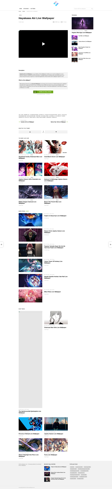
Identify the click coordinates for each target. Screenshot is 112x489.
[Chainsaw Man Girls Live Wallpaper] (56, 317)
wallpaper (33, 117)
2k (19, 114)
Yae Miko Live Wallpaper (83, 35)
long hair (81, 472)
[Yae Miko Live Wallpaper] (75, 37)
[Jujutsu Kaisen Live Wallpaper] (56, 424)
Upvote (30, 131)
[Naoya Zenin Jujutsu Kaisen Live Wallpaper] (30, 235)
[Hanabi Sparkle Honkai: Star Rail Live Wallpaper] (30, 280)
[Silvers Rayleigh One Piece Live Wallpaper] (30, 445)
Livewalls (52, 116)
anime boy (27, 114)
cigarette (42, 114)
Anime (32, 154)
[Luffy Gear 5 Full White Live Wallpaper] (75, 54)
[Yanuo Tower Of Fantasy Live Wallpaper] (30, 265)
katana (38, 116)
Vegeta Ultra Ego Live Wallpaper (82, 32)
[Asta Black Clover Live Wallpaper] (56, 146)
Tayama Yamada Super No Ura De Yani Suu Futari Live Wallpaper (54, 246)
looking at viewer (60, 116)
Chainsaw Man (34, 114)
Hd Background (31, 116)
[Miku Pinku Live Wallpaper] (30, 295)
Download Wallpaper (45, 92)
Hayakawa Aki (22, 116)
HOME (20, 8)
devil (60, 114)
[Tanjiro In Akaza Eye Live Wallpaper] (30, 219)
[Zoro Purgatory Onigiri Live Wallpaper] (75, 49)
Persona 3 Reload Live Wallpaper (29, 433)
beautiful (73, 468)
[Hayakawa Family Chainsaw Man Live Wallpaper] (30, 146)
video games (74, 476)
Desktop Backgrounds (51, 114)
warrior (49, 117)
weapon (54, 117)
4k (72, 466)
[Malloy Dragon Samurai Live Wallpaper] (30, 192)
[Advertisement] (43, 27)
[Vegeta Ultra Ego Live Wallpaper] (82, 23)
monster (21, 117)
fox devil (64, 114)
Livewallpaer (45, 116)
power (84, 474)
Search (92, 9)
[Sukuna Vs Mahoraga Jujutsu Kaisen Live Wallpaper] (56, 169)
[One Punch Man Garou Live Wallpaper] (75, 60)
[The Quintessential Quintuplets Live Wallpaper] (30, 359)
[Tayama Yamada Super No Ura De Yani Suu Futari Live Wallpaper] (30, 250)
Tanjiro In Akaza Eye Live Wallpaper (55, 215)
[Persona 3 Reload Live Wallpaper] (30, 424)
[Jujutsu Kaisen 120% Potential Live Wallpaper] (30, 169)
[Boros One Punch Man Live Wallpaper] (56, 192)
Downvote (56, 131)
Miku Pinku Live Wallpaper (52, 291)
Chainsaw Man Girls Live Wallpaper (55, 327)
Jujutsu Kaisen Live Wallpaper (53, 433)
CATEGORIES (26, 8)
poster (27, 117)
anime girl (87, 466)
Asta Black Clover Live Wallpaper (54, 156)
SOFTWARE (33, 8)
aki (22, 114)
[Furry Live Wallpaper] (56, 445)
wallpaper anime (41, 117)
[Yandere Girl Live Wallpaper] (1, 244)
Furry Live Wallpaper (50, 454)
